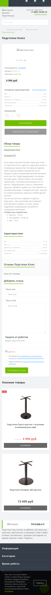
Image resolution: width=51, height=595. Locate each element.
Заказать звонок (40, 14)
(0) (25, 60)
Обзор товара (12, 143)
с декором (27, 535)
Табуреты (28, 538)
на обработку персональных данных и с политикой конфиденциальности (26, 357)
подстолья (8, 201)
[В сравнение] (45, 60)
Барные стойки (16, 538)
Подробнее (9, 591)
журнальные (17, 532)
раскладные (38, 535)
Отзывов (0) (10, 155)
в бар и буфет (42, 532)
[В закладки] (38, 60)
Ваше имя (10, 289)
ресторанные (41, 529)
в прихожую (29, 532)
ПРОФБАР (22, 68)
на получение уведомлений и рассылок (26, 362)
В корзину (25, 123)
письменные (16, 535)
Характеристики (12, 149)
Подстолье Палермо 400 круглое (25, 490)
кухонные (6, 532)
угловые (5, 535)
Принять (40, 583)
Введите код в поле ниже (15, 341)
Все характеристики (39, 90)
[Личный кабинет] (21, 3)
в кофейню (29, 529)
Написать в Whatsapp (25, 131)
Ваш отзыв (10, 300)
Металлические (32, 29)
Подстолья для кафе (15, 29)
